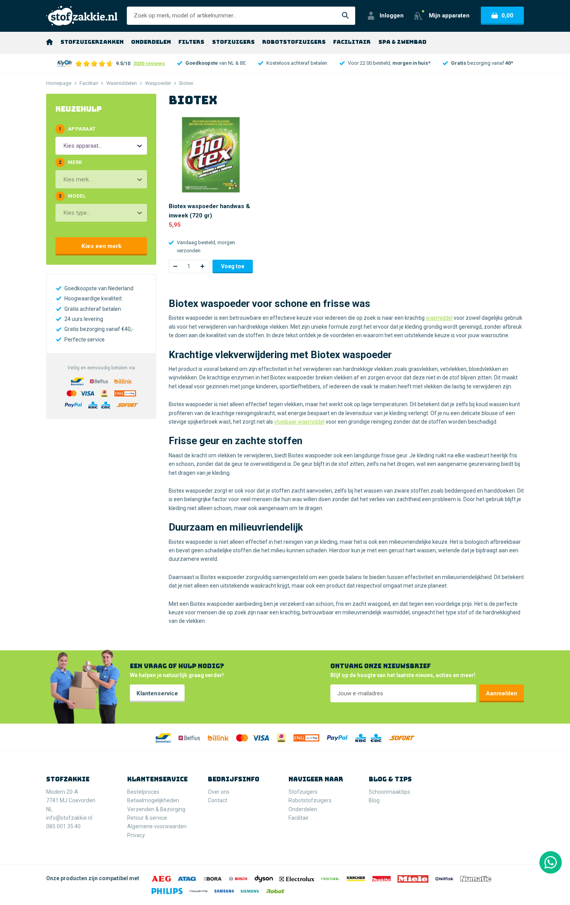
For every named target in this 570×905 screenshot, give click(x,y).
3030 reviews (149, 63)
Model (72, 196)
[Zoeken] (345, 16)
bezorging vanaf (482, 63)
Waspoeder (158, 83)
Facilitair (88, 83)
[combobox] (64, 145)
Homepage (58, 83)
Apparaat (77, 129)
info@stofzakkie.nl (69, 818)
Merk (70, 162)
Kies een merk (101, 246)
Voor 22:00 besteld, (389, 63)
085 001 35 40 (63, 826)
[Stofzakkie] (81, 16)
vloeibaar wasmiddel (299, 422)
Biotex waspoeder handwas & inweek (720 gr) (209, 211)
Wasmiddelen (121, 83)
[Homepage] (49, 42)
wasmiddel (439, 318)
